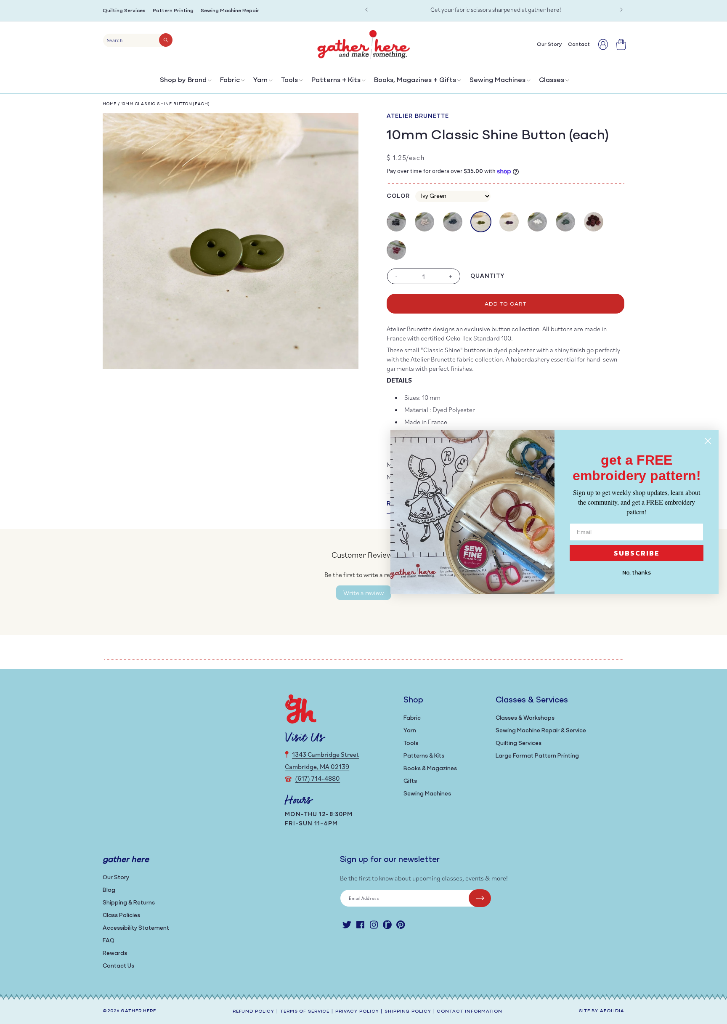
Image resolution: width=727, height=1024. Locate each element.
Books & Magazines (430, 769)
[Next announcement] (621, 10)
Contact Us (118, 966)
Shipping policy (408, 1011)
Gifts (410, 781)
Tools (289, 80)
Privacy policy (357, 1011)
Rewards (115, 953)
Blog (109, 890)
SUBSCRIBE (637, 553)
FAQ (108, 941)
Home (110, 104)
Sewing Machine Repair (230, 10)
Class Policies (121, 915)
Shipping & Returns (129, 903)
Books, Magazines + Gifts (415, 80)
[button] (185, 82)
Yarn (260, 80)
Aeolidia (612, 1011)
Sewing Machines (497, 80)
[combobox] (137, 40)
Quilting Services (124, 10)
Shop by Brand (183, 80)
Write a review (363, 592)
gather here (138, 1011)
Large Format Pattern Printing (537, 756)
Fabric (230, 80)
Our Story (116, 878)
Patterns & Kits (423, 756)
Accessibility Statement (136, 928)
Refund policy (253, 1011)
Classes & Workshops (525, 718)
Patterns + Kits (336, 80)
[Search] (165, 40)
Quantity (487, 276)
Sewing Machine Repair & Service (541, 731)
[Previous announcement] (366, 10)
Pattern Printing (173, 10)
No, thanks (636, 572)
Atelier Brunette (418, 116)
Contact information (469, 1011)
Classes (551, 80)
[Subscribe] (480, 898)
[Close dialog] (707, 441)
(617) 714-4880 (317, 778)
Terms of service (304, 1011)
